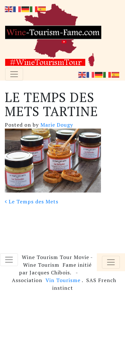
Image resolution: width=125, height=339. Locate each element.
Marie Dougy (56, 124)
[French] (91, 74)
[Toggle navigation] (14, 74)
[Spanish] (116, 74)
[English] (82, 74)
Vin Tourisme (63, 280)
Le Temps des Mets (32, 201)
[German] (99, 74)
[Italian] (107, 74)
